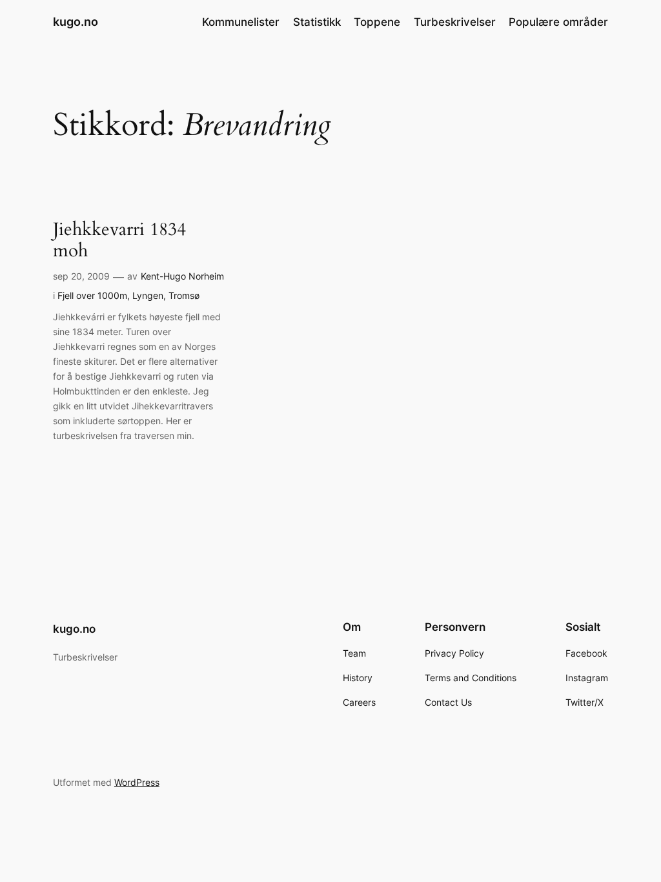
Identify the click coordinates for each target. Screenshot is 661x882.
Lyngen (147, 295)
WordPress (136, 782)
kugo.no (75, 21)
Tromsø (183, 295)
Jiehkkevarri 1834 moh (119, 240)
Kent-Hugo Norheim (182, 276)
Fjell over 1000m (92, 295)
